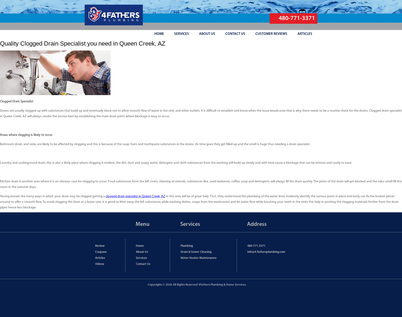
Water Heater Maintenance (199, 258)
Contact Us (143, 264)
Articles (100, 258)
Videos (99, 264)
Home (140, 245)
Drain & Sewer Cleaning (196, 252)
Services (141, 258)
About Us (142, 252)
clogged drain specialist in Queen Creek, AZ (135, 196)
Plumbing (187, 245)
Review (100, 245)
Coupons (101, 252)
